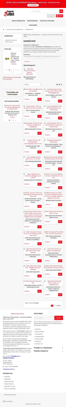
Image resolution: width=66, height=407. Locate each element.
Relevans (26, 84)
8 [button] (19, 69)
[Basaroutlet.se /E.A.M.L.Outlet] (9, 13)
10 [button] (13, 71)
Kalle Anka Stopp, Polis (33, 272)
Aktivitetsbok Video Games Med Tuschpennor (53, 113)
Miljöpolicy (7, 379)
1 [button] (5, 69)
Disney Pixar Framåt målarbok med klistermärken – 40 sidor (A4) (53, 163)
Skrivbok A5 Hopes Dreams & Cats (53, 130)
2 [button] (7, 69)
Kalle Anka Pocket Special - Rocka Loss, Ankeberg (33, 238)
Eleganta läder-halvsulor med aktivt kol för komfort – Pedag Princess (12, 113)
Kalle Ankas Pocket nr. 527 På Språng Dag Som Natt (33, 286)
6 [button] (15, 69)
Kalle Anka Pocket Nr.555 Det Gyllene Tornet (53, 216)
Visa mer (27, 61)
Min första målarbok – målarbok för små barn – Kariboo (53, 181)
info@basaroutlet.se (8, 358)
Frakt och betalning (9, 389)
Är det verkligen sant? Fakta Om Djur (54, 96)
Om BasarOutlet (39, 336)
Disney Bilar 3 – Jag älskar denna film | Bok (33, 94)
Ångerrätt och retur (9, 386)
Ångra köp (38, 341)
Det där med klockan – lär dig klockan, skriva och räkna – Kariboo (33, 200)
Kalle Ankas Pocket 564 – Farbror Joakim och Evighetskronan (53, 288)
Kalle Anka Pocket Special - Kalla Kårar (33, 255)
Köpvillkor (38, 329)
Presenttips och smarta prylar (12, 93)
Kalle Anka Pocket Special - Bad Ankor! (53, 237)
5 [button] (13, 69)
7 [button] (17, 69)
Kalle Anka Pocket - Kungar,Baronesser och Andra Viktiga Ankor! (53, 254)
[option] (12, 60)
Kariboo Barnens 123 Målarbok (33, 180)
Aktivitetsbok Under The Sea (33, 129)
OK (59, 318)
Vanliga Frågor (39, 339)
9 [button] (11, 71)
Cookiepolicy (39, 334)
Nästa (59, 305)
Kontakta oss (15, 356)
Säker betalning (39, 331)
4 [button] (11, 69)
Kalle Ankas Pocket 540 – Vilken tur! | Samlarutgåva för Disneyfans (33, 220)
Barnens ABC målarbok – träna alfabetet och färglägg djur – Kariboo (53, 146)
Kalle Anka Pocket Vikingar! (54, 270)
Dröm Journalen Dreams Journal (33, 111)
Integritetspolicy (9, 381)
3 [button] (9, 69)
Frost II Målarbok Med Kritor (33, 161)
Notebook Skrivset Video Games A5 (33, 147)
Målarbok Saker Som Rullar (53, 200)
